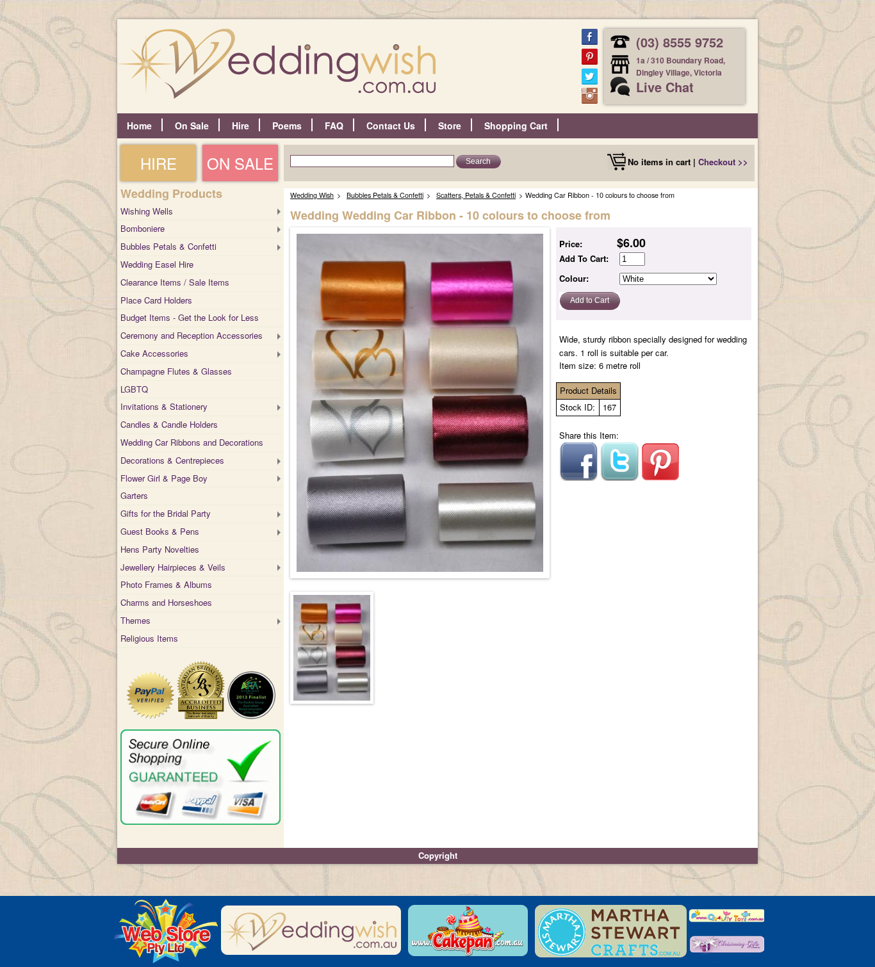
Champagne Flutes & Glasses (176, 371)
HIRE (158, 163)
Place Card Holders (156, 300)
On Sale (192, 125)
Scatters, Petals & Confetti (476, 195)
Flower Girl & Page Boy (164, 478)
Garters (134, 495)
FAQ (334, 125)
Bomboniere (142, 228)
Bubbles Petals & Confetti (168, 246)
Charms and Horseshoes (166, 602)
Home (139, 125)
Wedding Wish (312, 195)
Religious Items (149, 638)
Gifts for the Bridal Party (165, 513)
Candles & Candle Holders (169, 424)
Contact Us (390, 125)
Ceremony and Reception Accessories (191, 335)
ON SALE (240, 163)
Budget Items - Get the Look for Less (189, 317)
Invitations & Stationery (164, 406)
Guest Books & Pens (159, 531)
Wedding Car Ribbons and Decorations (191, 442)
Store (449, 125)
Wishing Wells (146, 211)
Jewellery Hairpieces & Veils (172, 567)
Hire (240, 125)
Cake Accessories (154, 353)
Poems (287, 125)
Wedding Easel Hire (156, 264)
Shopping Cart (516, 125)
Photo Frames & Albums (166, 584)
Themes (135, 620)
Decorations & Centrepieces (172, 460)
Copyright (437, 855)
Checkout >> (723, 162)
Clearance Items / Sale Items (174, 282)
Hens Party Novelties (159, 549)
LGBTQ (134, 389)
